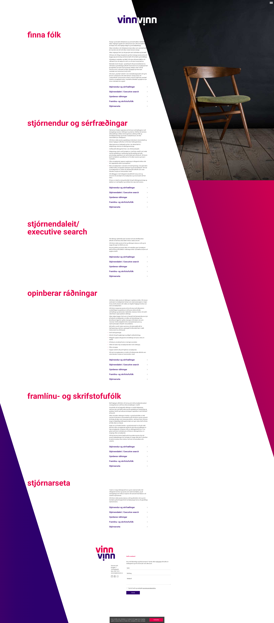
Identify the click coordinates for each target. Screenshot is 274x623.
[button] (271, 3)
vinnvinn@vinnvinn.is (117, 573)
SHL (127, 69)
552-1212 (116, 571)
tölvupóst (158, 561)
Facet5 (132, 69)
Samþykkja (156, 619)
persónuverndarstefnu (149, 588)
